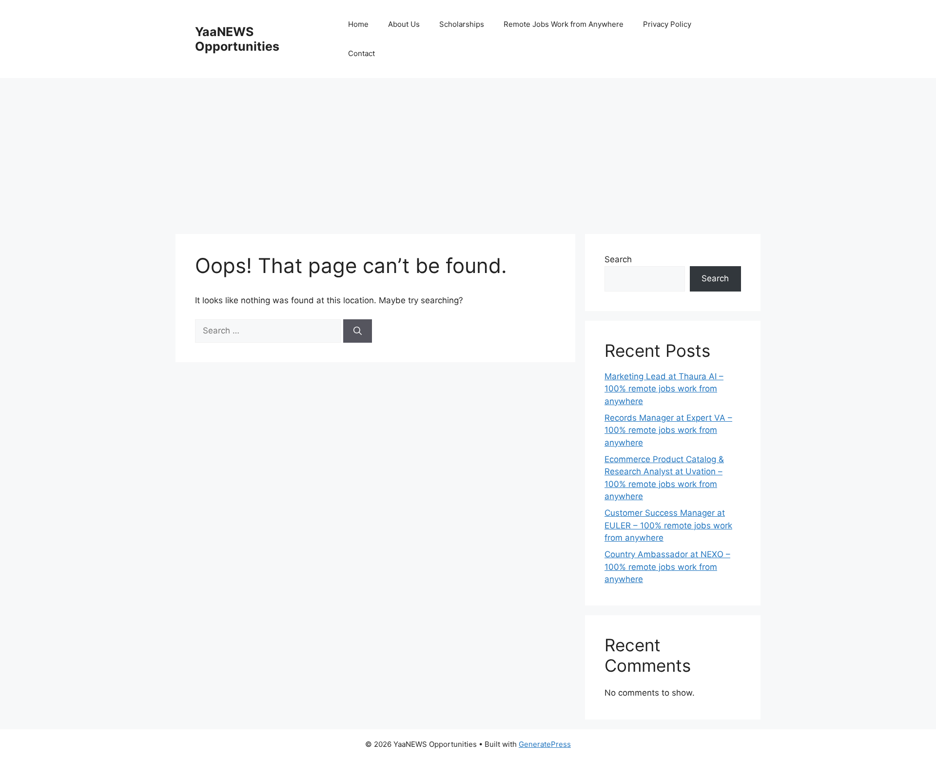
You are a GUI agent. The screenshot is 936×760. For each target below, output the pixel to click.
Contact (361, 53)
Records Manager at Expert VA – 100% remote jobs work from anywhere (668, 430)
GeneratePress (545, 744)
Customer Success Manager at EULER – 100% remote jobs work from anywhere (668, 525)
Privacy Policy (667, 24)
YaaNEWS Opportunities (237, 39)
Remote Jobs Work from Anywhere (564, 24)
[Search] (357, 331)
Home (358, 24)
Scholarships (461, 24)
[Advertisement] (468, 151)
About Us (404, 24)
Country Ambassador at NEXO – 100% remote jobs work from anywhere (667, 566)
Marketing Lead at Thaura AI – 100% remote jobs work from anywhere (663, 388)
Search (618, 259)
